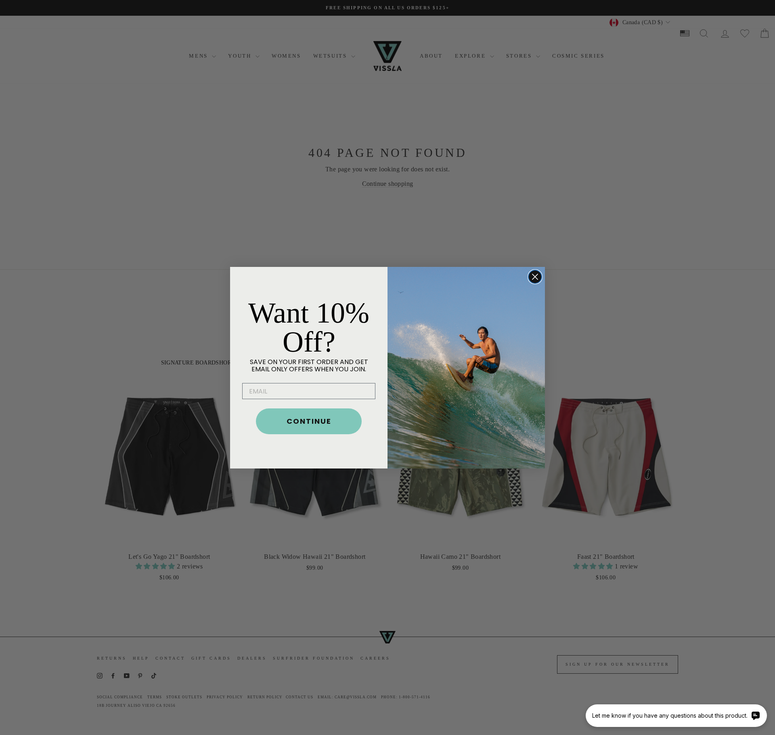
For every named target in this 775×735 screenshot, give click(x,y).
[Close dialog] (535, 276)
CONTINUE (309, 421)
